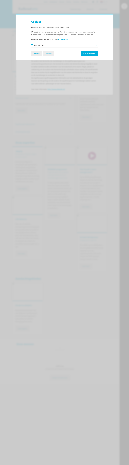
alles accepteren (89, 53)
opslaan (37, 53)
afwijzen (48, 53)
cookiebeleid (63, 39)
